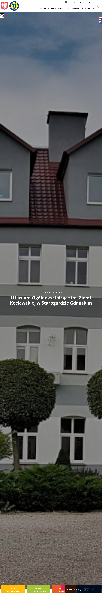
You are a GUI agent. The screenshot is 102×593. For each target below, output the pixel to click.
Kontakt (91, 8)
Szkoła (53, 8)
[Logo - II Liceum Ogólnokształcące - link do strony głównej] (11, 6)
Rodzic (67, 8)
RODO (84, 8)
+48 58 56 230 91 (96, 2)
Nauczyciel (75, 8)
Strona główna (44, 8)
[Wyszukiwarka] (99, 8)
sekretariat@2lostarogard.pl (76, 2)
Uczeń (60, 8)
